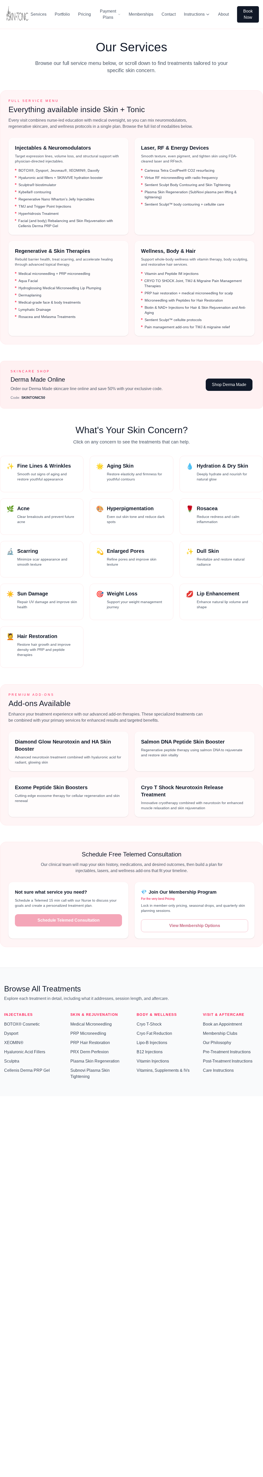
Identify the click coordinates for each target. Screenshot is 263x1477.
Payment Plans (108, 14)
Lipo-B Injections (152, 1042)
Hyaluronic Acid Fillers (24, 1052)
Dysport (11, 1033)
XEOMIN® (13, 1042)
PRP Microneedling (88, 1033)
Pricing (84, 14)
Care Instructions (218, 1070)
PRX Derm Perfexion (89, 1052)
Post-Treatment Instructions (227, 1061)
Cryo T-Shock (149, 1024)
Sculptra (11, 1061)
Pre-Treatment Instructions (227, 1052)
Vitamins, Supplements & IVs (163, 1070)
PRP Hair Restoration (90, 1042)
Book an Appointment (222, 1024)
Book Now (248, 14)
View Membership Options (194, 925)
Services (38, 14)
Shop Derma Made (229, 384)
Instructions (194, 14)
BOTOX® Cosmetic (22, 1024)
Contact (169, 14)
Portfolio (62, 14)
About (223, 14)
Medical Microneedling (91, 1024)
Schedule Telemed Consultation (68, 920)
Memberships (141, 14)
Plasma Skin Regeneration (94, 1061)
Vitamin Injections (153, 1061)
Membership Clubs (220, 1033)
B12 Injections (150, 1052)
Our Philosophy (217, 1042)
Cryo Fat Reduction (154, 1033)
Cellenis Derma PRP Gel (27, 1070)
